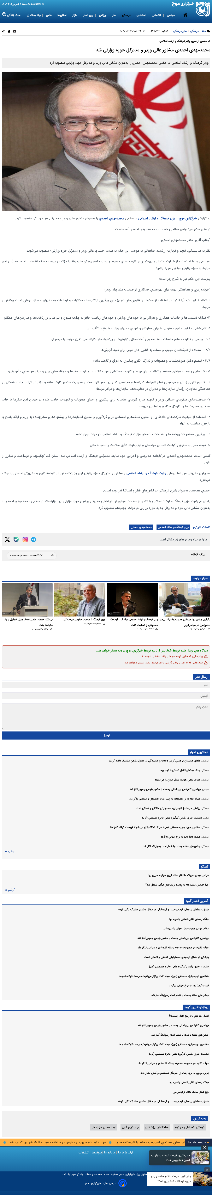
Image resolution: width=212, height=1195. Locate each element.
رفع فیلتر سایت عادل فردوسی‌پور (191, 1092)
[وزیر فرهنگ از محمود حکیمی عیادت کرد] (79, 600)
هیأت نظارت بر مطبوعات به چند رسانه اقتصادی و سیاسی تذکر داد (173, 947)
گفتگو (204, 866)
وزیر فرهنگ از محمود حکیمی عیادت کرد (84, 620)
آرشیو (11, 851)
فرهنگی (126, 15)
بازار (74, 15)
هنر (114, 15)
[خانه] (185, 15)
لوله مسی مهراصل (104, 1127)
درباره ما (109, 1152)
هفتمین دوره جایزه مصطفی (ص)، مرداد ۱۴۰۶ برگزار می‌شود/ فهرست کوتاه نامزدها (164, 976)
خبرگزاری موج (188, 218)
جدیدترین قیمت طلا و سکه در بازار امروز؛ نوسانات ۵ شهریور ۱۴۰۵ (171, 1179)
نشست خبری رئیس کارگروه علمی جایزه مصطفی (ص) (179, 966)
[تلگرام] (33, 539)
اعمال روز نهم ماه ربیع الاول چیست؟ (189, 1016)
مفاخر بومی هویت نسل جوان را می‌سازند (186, 928)
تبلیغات (84, 1152)
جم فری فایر (130, 1127)
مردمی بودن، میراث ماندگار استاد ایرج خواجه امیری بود (178, 875)
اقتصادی (157, 15)
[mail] (14, 32)
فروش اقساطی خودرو (190, 1127)
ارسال (106, 735)
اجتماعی (141, 15)
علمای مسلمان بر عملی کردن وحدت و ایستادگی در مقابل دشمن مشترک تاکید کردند (163, 909)
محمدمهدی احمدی (111, 218)
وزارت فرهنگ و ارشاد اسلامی (146, 473)
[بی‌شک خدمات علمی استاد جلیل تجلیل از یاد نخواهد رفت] (27, 600)
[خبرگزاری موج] (203, 9)
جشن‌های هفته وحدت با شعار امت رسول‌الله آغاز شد (180, 995)
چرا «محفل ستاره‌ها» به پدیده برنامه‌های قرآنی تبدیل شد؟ (177, 885)
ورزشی (103, 15)
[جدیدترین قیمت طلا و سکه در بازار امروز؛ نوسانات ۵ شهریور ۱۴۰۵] (202, 1179)
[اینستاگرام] (25, 539)
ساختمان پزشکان (157, 1127)
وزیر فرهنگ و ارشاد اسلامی (156, 218)
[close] (204, 1147)
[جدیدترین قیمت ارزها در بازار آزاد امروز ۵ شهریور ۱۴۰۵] (200, 1157)
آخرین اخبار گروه (197, 900)
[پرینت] (9, 32)
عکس (49, 15)
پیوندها (96, 1152)
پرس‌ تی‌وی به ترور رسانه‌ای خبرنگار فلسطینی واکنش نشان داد (175, 1073)
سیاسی (171, 15)
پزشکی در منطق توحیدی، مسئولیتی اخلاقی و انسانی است (176, 957)
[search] (4, 14)
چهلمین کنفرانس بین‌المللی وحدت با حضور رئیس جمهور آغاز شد (173, 938)
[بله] (16, 539)
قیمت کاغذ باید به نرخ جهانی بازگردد (189, 985)
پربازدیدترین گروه (196, 1007)
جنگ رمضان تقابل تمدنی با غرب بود (189, 919)
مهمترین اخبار (199, 752)
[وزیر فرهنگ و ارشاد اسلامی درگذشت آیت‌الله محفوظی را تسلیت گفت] (132, 600)
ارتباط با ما (125, 1152)
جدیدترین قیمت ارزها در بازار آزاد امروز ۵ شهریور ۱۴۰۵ (170, 1158)
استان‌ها (62, 15)
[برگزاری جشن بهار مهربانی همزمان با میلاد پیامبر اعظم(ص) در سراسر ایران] (184, 600)
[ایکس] (7, 539)
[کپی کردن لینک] (32, 555)
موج (121, 1174)
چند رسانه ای (33, 15)
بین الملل (88, 15)
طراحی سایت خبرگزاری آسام (100, 1183)
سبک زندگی (14, 15)
